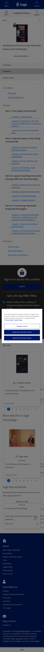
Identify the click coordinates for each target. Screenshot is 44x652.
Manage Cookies (22, 326)
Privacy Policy (9, 320)
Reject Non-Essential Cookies (22, 338)
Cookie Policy (18, 320)
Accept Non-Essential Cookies (22, 332)
